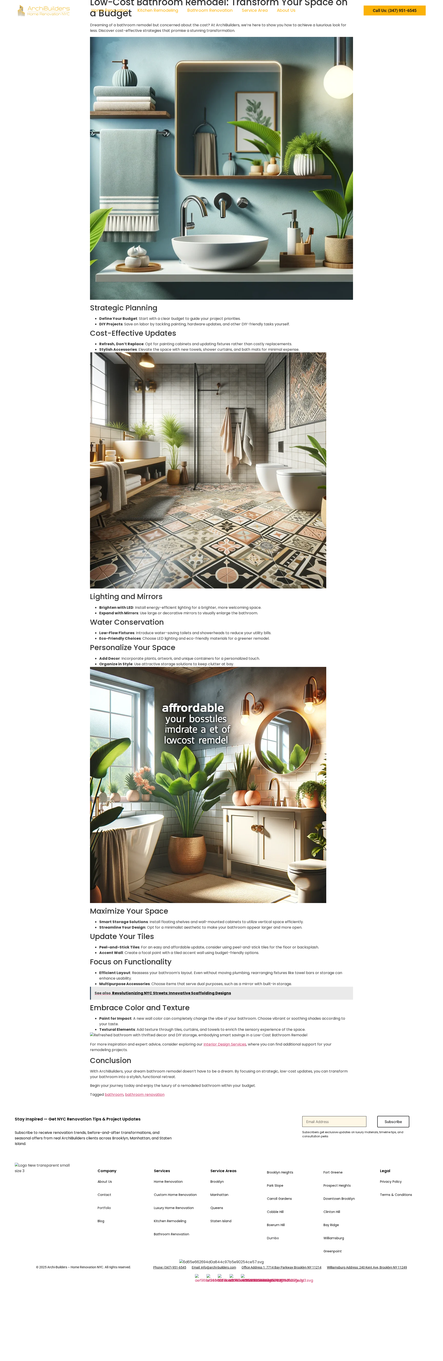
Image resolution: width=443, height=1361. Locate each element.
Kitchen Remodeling (158, 10)
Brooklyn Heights (280, 1172)
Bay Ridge (331, 1225)
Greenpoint (332, 1251)
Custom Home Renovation (175, 1194)
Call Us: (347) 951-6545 (394, 10)
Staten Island (220, 1221)
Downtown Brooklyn (339, 1198)
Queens (216, 1208)
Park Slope (275, 1185)
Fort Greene (333, 1172)
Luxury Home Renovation (174, 1208)
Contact (104, 1194)
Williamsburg (333, 1238)
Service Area (255, 10)
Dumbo (273, 1238)
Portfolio (104, 1208)
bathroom (114, 1094)
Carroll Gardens (279, 1198)
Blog (101, 1221)
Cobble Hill (275, 1211)
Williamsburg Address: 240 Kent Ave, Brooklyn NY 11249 (367, 1267)
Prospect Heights (337, 1185)
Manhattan (219, 1194)
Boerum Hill (276, 1225)
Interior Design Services (225, 1044)
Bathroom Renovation (210, 10)
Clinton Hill (331, 1211)
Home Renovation (110, 10)
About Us (286, 10)
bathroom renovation (145, 1094)
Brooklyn (217, 1181)
